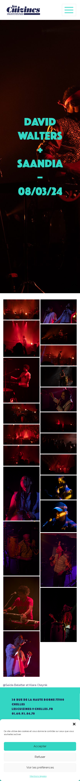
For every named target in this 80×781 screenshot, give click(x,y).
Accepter (40, 746)
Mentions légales (38, 776)
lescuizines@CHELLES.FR (32, 709)
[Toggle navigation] (69, 10)
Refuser (40, 757)
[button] (74, 724)
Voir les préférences (40, 767)
